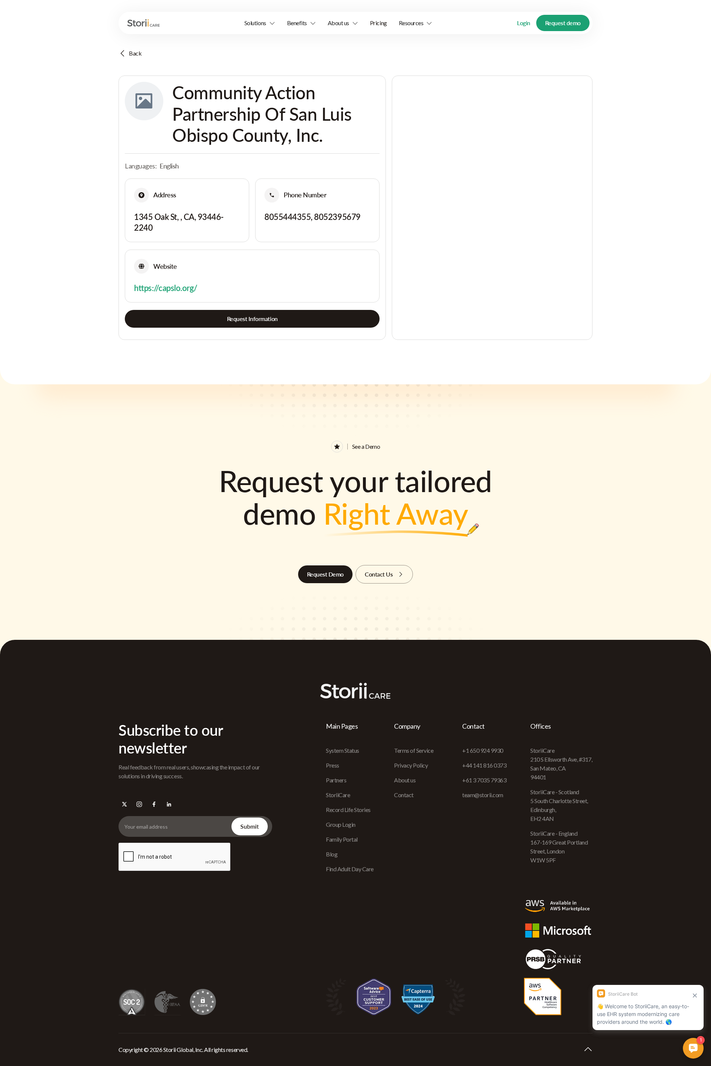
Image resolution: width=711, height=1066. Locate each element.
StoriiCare (338, 794)
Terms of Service (413, 750)
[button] (259, 23)
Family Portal (342, 839)
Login (523, 22)
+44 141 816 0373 (484, 765)
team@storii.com (482, 794)
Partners (336, 779)
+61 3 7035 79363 (484, 779)
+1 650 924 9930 (482, 750)
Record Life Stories (348, 809)
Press (332, 765)
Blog (331, 854)
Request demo (563, 22)
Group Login (341, 824)
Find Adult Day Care (350, 868)
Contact (404, 794)
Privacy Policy (411, 765)
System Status (342, 750)
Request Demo (325, 574)
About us (404, 779)
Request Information (252, 318)
